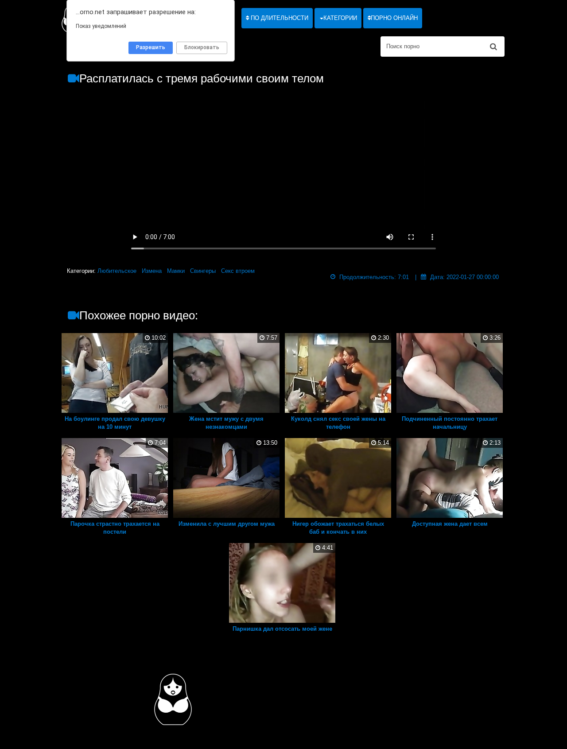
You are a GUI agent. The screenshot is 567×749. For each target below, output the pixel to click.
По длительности (278, 18)
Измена (152, 271)
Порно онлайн (394, 18)
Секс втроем (238, 271)
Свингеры (203, 271)
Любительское (116, 271)
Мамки (176, 271)
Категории (340, 18)
